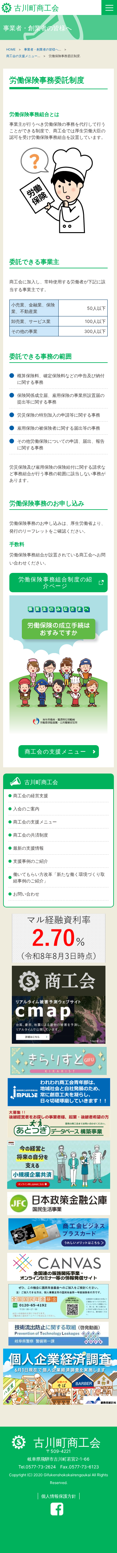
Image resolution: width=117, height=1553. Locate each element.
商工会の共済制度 (30, 835)
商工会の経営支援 (30, 795)
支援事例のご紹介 (30, 861)
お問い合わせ (26, 893)
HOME (11, 49)
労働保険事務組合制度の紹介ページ (55, 582)
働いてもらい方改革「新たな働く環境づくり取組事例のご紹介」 (59, 877)
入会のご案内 (26, 808)
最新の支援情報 (28, 848)
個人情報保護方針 (58, 1496)
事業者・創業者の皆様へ (41, 49)
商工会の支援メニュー (35, 821)
